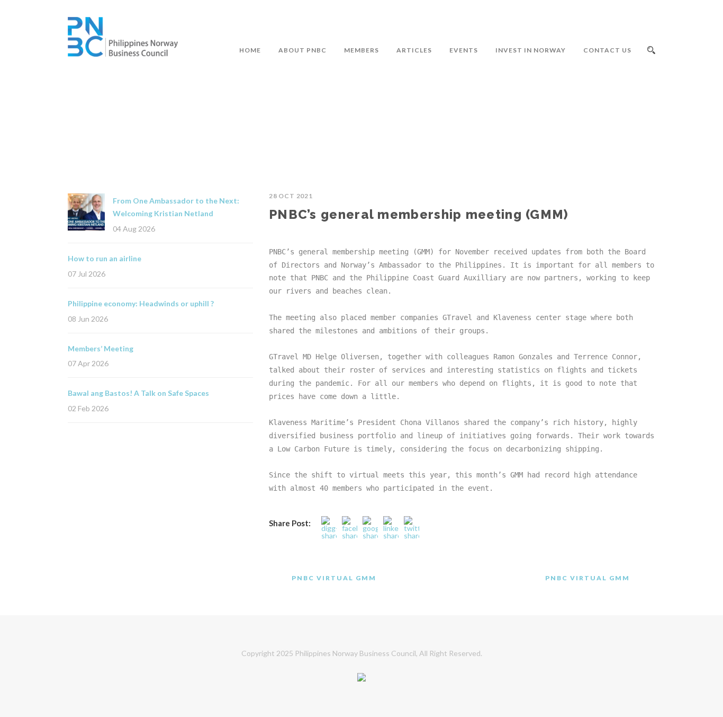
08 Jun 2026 (88, 318)
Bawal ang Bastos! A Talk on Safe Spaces (138, 392)
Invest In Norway (530, 50)
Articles (414, 50)
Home (250, 50)
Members (361, 50)
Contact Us (607, 50)
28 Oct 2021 (291, 196)
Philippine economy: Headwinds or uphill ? (141, 303)
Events (463, 50)
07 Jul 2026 (86, 273)
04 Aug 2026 (134, 228)
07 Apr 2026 (88, 363)
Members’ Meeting (100, 348)
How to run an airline (104, 258)
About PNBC (302, 50)
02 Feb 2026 (88, 408)
